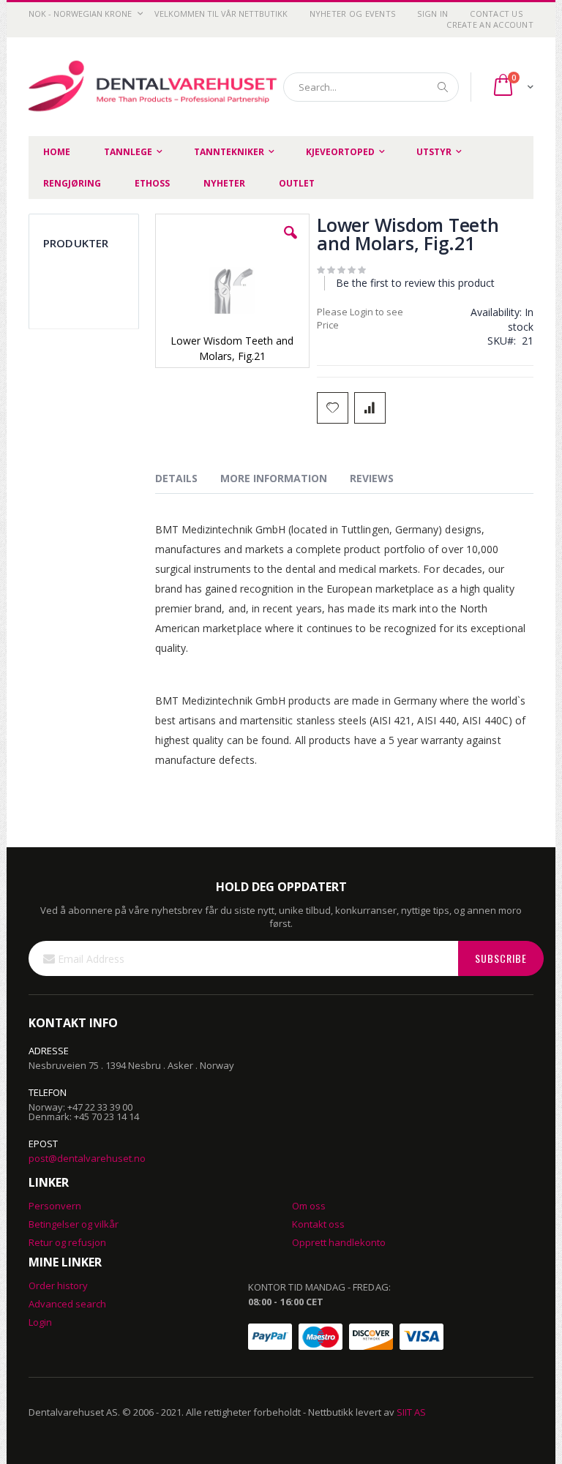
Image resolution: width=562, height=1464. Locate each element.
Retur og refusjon (67, 1242)
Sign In (432, 13)
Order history (58, 1285)
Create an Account (489, 24)
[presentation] (187, 480)
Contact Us (496, 13)
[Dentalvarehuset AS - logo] (155, 87)
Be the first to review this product (415, 283)
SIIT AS (411, 1412)
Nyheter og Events (353, 13)
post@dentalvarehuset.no (87, 1158)
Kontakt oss (318, 1224)
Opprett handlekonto (339, 1242)
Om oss (309, 1205)
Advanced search (67, 1303)
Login (40, 1322)
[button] (290, 243)
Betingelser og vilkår (74, 1224)
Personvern (55, 1205)
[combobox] (371, 87)
